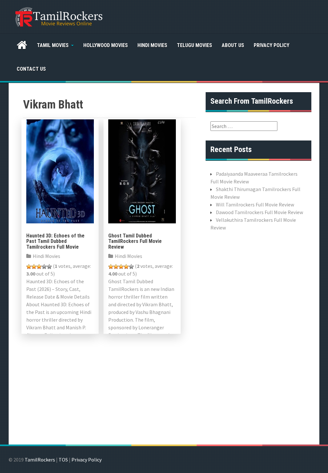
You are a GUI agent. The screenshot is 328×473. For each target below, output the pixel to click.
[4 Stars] (44, 266)
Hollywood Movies (105, 45)
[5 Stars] (49, 266)
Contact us (31, 69)
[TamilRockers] (58, 16)
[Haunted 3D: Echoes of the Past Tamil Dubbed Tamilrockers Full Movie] (60, 170)
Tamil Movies (53, 45)
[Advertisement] (258, 337)
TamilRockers (40, 459)
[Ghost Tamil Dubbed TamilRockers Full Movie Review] (142, 170)
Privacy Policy (271, 45)
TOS (63, 459)
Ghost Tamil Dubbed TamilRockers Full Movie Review (135, 241)
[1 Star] (28, 266)
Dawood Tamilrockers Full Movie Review (259, 212)
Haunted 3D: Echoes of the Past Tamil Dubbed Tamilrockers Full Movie (55, 241)
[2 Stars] (34, 266)
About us (233, 45)
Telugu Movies (194, 45)
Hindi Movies (152, 45)
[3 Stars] (39, 266)
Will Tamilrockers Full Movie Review (255, 204)
